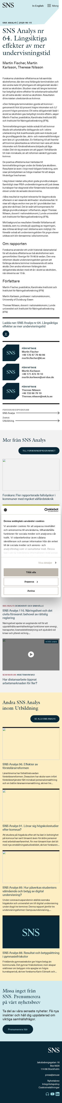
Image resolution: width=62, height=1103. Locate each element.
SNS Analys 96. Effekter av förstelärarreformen (20, 766)
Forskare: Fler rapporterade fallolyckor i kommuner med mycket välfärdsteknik (29, 497)
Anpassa (29, 581)
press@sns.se (52, 1075)
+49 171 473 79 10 (32, 374)
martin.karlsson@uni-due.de (38, 377)
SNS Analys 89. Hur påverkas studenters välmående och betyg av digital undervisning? (29, 891)
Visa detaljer (45, 562)
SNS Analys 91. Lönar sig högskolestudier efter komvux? (31, 827)
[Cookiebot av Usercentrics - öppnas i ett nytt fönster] (44, 510)
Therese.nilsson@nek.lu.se (37, 396)
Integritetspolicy (50, 1084)
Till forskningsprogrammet (39, 450)
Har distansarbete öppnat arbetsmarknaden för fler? (20, 681)
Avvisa (31, 590)
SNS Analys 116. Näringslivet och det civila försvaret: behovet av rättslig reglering (27, 614)
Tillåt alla (31, 572)
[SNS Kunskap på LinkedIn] (57, 1094)
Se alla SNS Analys (44, 718)
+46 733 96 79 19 (31, 393)
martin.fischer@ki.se (33, 358)
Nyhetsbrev (53, 1080)
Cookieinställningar (49, 1087)
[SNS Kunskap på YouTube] (52, 1094)
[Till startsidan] (8, 5)
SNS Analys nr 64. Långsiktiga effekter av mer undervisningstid (30, 324)
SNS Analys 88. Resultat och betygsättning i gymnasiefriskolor (31, 954)
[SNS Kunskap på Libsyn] (47, 1094)
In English (38, 5)
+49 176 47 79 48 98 (33, 355)
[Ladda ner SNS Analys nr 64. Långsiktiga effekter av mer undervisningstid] (6, 334)
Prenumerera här (18, 1029)
